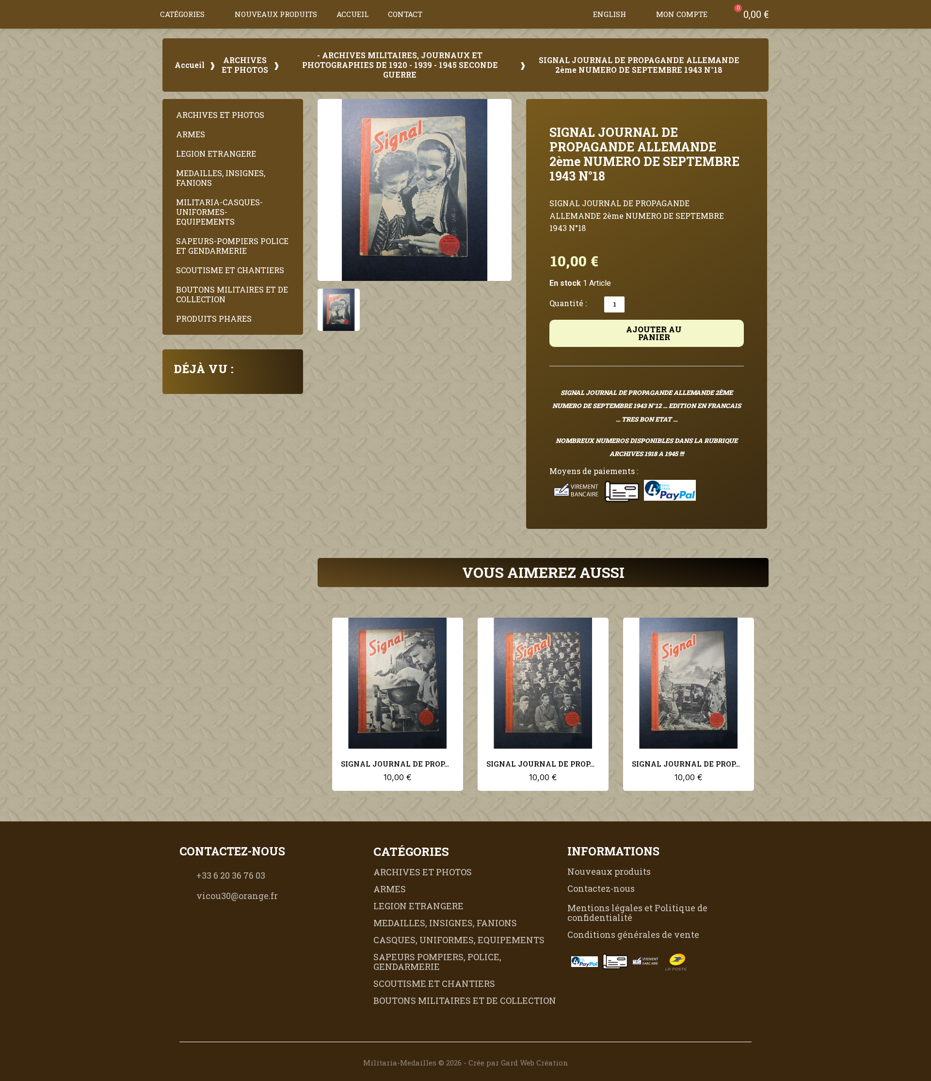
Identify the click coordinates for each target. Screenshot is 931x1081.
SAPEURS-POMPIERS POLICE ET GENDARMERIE (232, 246)
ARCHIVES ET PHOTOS (245, 65)
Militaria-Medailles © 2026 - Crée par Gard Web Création (465, 1062)
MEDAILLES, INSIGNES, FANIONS (220, 178)
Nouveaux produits (276, 14)
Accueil (353, 14)
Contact (405, 14)
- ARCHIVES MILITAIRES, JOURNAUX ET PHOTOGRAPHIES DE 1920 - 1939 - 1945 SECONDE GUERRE (400, 65)
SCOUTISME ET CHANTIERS (230, 270)
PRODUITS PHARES (214, 318)
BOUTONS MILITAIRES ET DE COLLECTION (232, 294)
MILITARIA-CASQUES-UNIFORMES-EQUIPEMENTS (219, 212)
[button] (573, 14)
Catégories (182, 14)
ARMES (190, 134)
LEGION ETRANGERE (216, 153)
